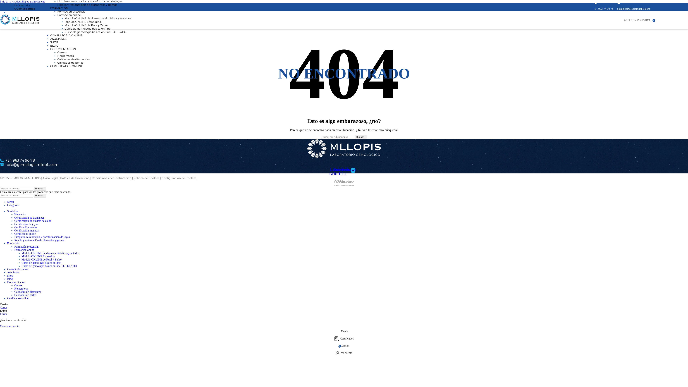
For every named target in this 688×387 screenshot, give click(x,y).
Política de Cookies (146, 178)
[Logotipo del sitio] (19, 24)
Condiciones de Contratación (111, 178)
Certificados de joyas (26, 224)
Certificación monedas (27, 230)
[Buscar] (620, 20)
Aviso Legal (50, 178)
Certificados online (25, 233)
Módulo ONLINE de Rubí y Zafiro (86, 25)
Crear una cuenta (9, 326)
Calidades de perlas (70, 62)
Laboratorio (22, 5)
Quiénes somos (24, 8)
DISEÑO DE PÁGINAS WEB (344, 185)
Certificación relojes (25, 227)
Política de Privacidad (75, 178)
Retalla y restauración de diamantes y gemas (87, 4)
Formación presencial (71, 11)
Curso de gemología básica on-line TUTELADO (95, 32)
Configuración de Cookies (179, 178)
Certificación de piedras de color (32, 220)
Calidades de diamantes (73, 59)
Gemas (62, 52)
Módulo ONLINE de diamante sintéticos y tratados (97, 18)
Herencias (20, 214)
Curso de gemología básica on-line (87, 28)
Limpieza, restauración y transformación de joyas (42, 236)
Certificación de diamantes (29, 217)
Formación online (69, 15)
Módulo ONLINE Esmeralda (82, 21)
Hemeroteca (65, 56)
